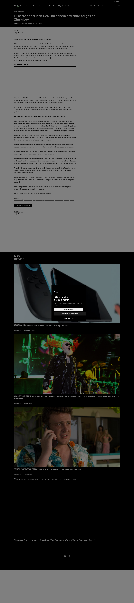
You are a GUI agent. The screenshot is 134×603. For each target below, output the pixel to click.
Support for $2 (68, 309)
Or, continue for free (69, 318)
